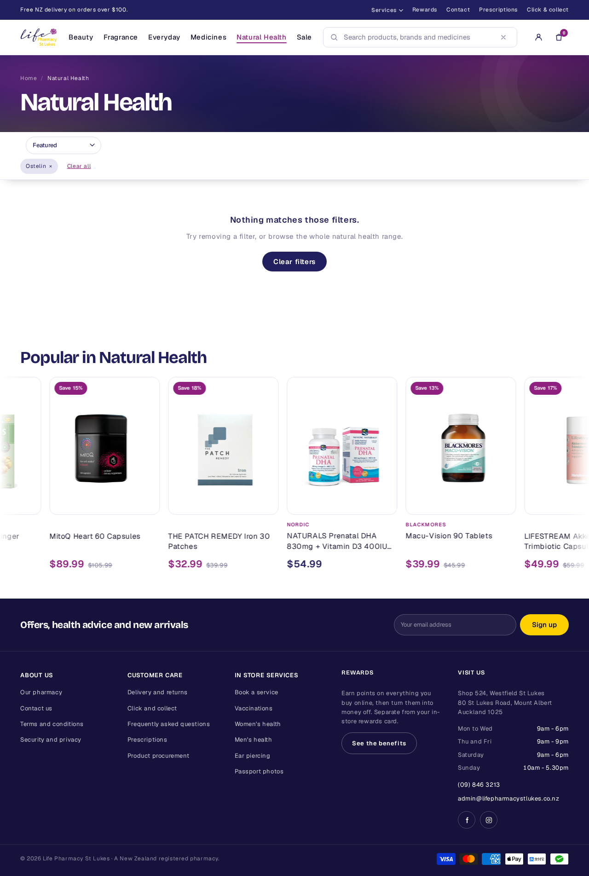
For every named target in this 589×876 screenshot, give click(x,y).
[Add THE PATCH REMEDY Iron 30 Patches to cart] (245, 503)
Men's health (253, 739)
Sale (304, 37)
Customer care (155, 675)
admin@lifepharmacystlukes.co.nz (509, 798)
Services (384, 10)
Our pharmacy (41, 692)
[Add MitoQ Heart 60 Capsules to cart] (126, 503)
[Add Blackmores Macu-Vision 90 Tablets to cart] (482, 503)
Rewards (424, 9)
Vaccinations (254, 708)
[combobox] (417, 37)
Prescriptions (498, 9)
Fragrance (121, 37)
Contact (458, 9)
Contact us (36, 708)
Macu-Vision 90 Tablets (429, 536)
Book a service (256, 692)
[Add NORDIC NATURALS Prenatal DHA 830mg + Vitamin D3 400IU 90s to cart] (364, 503)
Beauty (81, 37)
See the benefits (379, 743)
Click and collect (152, 708)
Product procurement (158, 756)
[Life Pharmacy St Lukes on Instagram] (488, 820)
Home (28, 78)
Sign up (544, 624)
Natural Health (261, 37)
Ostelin (39, 166)
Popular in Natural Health (113, 357)
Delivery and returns (157, 692)
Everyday (164, 37)
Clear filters (294, 261)
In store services (267, 675)
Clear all (79, 166)
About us (36, 675)
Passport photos (259, 771)
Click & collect (548, 9)
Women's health (258, 724)
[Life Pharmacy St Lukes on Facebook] (466, 820)
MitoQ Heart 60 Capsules (75, 536)
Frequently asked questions (168, 724)
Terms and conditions (52, 724)
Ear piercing (253, 756)
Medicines (208, 37)
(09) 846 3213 (479, 785)
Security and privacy (50, 739)
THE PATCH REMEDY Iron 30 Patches (199, 541)
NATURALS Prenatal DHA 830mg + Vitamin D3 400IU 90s (317, 541)
